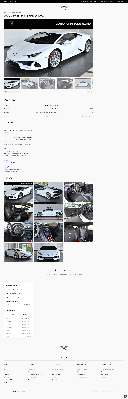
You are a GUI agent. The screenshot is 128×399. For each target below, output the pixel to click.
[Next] (92, 91)
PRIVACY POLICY (111, 391)
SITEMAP (95, 391)
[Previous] (88, 91)
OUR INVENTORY (7, 12)
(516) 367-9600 (27, 304)
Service (25, 314)
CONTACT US (102, 391)
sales (7, 304)
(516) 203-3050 (27, 307)
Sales (12, 314)
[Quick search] (125, 396)
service (8, 307)
